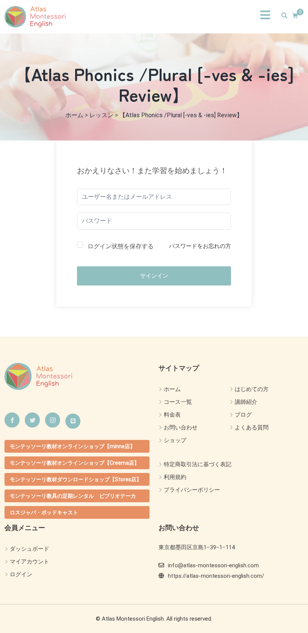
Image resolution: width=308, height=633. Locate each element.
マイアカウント (29, 561)
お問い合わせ (181, 427)
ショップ (175, 440)
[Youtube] (72, 421)
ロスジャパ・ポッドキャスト (44, 512)
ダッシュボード (29, 548)
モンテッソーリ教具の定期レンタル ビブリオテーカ (73, 496)
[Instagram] (52, 420)
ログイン (21, 574)
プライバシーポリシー (192, 489)
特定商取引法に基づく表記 (197, 464)
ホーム (172, 389)
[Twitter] (32, 420)
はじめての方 (252, 389)
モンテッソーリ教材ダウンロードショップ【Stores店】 (76, 479)
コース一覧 (178, 402)
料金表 (172, 414)
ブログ (243, 414)
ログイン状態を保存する (121, 246)
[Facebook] (12, 420)
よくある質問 (252, 427)
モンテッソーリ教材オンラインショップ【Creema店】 (74, 463)
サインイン (154, 275)
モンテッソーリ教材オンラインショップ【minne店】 (72, 446)
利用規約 (175, 477)
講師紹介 (246, 402)
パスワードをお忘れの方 (200, 246)
